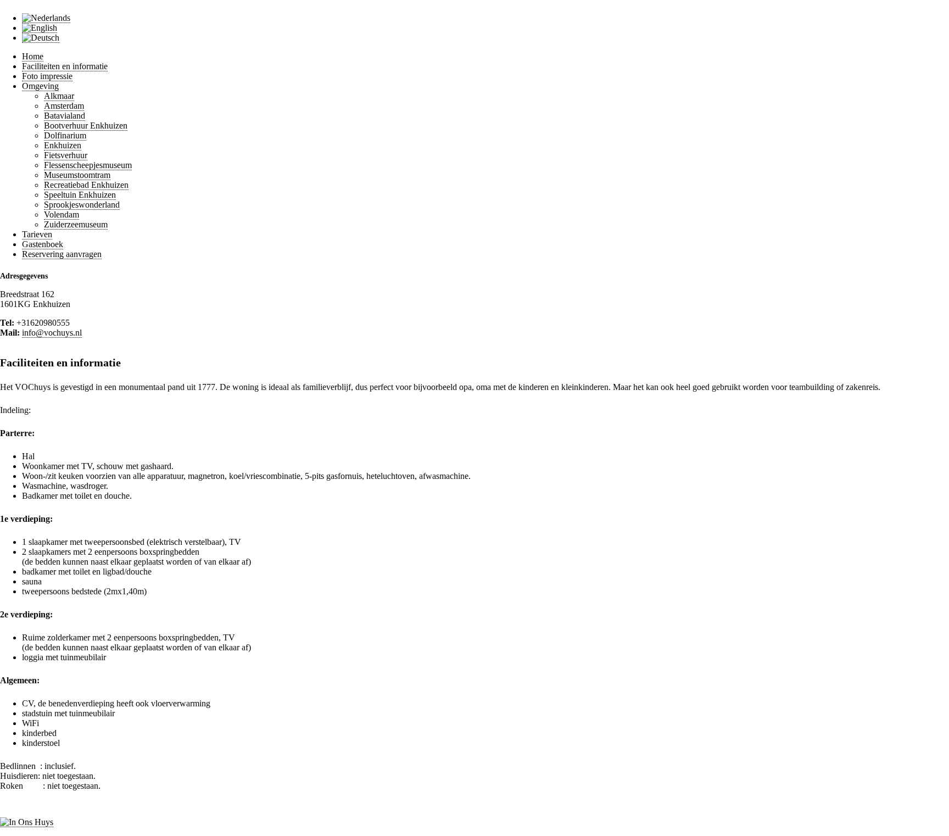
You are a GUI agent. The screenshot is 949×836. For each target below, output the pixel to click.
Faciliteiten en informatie (65, 66)
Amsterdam (64, 105)
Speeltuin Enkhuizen (80, 194)
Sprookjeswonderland (82, 204)
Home (32, 56)
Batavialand (64, 115)
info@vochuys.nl (52, 332)
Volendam (61, 214)
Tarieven (37, 234)
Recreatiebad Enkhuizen (86, 185)
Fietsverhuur (65, 155)
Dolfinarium (65, 135)
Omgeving (40, 86)
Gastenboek (42, 244)
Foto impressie (47, 76)
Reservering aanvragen (62, 254)
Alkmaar (59, 96)
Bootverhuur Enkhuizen (85, 125)
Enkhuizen (62, 145)
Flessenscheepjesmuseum (88, 165)
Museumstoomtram (77, 175)
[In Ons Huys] (26, 822)
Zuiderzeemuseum (76, 224)
